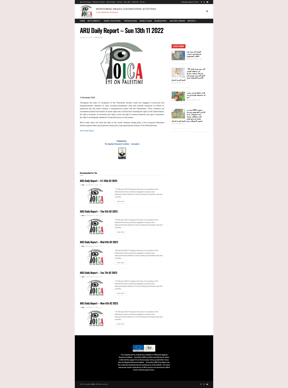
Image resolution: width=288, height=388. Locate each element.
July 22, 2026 (177, 124)
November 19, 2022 (86, 37)
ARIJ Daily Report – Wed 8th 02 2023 (99, 242)
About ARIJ (127, 2)
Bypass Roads (130, 21)
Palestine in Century (98, 2)
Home (82, 21)
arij (83, 185)
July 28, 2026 (192, 100)
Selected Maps (111, 2)
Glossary (119, 2)
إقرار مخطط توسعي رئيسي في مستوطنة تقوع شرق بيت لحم (196, 94)
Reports (191, 21)
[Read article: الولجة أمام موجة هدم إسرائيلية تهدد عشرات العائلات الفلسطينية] (178, 55)
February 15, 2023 (92, 185)
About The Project (85, 2)
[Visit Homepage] (143, 11)
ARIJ (93, 384)
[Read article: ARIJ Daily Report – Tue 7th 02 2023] (95, 288)
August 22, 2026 (193, 59)
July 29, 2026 (177, 83)
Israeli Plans (146, 21)
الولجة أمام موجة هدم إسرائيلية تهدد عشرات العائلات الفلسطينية (194, 53)
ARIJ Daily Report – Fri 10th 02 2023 (98, 181)
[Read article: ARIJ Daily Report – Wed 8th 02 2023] (95, 257)
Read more (122, 201)
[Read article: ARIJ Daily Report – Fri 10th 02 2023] (95, 196)
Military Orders (177, 21)
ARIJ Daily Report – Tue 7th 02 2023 (98, 273)
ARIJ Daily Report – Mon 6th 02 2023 (99, 303)
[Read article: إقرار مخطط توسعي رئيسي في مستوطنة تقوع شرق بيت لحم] (178, 96)
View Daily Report (87, 131)
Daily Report (99, 37)
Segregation (160, 21)
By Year (142, 2)
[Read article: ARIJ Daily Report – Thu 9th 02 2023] (95, 226)
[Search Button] (207, 11)
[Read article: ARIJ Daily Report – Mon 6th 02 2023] (95, 318)
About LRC (135, 2)
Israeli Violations (112, 21)
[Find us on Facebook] (201, 2)
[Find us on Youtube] (207, 2)
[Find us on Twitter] (204, 2)
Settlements (93, 21)
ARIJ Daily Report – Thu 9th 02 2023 (98, 211)
